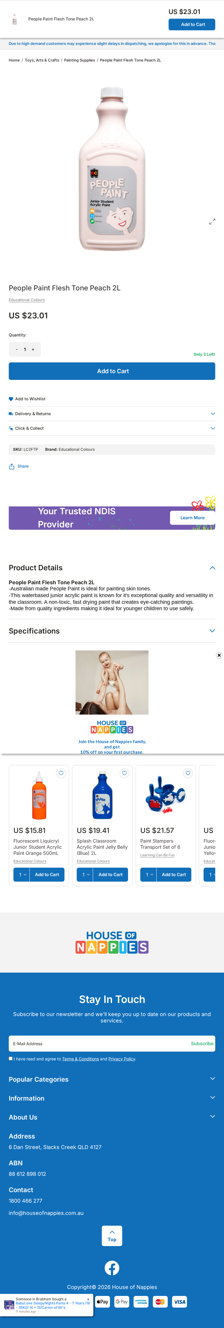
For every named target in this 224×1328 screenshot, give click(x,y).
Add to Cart (193, 24)
